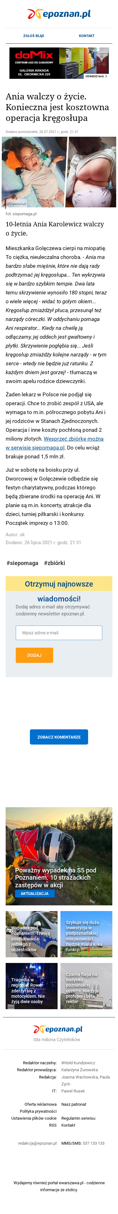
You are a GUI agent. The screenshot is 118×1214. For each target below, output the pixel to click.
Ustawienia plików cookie (34, 1118)
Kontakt (87, 35)
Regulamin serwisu (78, 1118)
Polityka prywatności (38, 1111)
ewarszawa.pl (71, 1182)
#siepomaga (22, 563)
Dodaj (34, 655)
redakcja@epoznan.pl (37, 1143)
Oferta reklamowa (41, 1104)
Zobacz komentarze (59, 736)
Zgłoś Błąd (33, 35)
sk (22, 535)
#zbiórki (54, 563)
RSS (53, 1125)
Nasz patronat (73, 1104)
